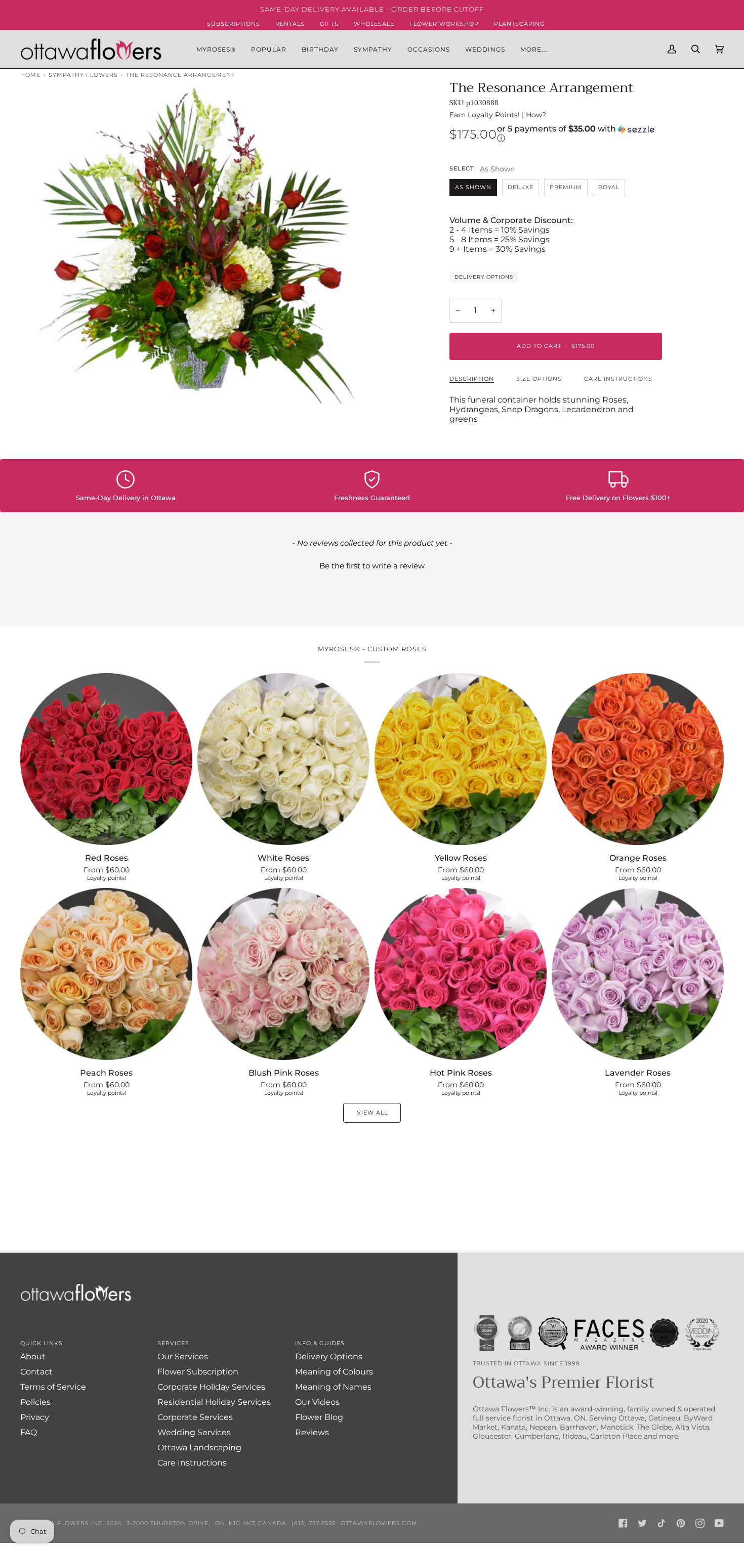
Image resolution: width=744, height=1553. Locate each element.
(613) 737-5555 (314, 1523)
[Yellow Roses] (461, 759)
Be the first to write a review (372, 565)
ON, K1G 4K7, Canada (250, 1523)
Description (471, 378)
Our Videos (317, 1402)
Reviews (312, 1432)
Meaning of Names (333, 1387)
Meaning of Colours (334, 1372)
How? (536, 114)
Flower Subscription (197, 1372)
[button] (268, 49)
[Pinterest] (680, 1523)
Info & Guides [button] (320, 1343)
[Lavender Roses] (638, 974)
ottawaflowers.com (379, 1523)
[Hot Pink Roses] (461, 974)
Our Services (182, 1356)
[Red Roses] (106, 759)
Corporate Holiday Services (211, 1387)
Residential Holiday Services (214, 1402)
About (33, 1356)
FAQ (28, 1432)
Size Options (539, 378)
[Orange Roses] (638, 759)
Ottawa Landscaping (199, 1447)
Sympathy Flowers (83, 74)
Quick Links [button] (41, 1343)
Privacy (34, 1417)
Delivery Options (483, 277)
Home (30, 74)
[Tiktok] (661, 1523)
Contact (36, 1372)
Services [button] (173, 1343)
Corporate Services (195, 1417)
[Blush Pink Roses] (283, 974)
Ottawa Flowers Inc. (65, 1523)
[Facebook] (623, 1523)
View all (372, 1112)
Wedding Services (194, 1432)
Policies (35, 1402)
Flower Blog (319, 1417)
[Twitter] (642, 1523)
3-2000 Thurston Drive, (168, 1523)
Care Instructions (618, 378)
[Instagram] (700, 1523)
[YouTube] (719, 1523)
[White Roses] (283, 759)
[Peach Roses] (106, 974)
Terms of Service (53, 1387)
